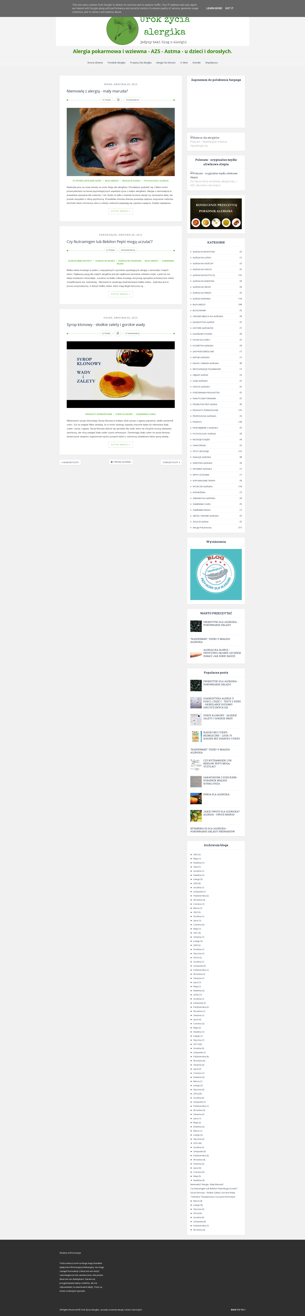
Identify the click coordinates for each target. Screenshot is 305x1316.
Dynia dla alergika (216, 794)
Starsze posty (170, 462)
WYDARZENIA (199, 492)
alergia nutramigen (129, 260)
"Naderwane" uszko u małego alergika (210, 640)
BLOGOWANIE (199, 310)
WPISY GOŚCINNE (201, 474)
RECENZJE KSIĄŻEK (201, 439)
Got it (229, 8)
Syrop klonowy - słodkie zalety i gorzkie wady (106, 324)
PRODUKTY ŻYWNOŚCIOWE (98, 414)
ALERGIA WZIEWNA (201, 298)
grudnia (197, 871)
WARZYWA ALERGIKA (202, 463)
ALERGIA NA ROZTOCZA (204, 275)
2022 (195, 912)
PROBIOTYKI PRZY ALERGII (205, 404)
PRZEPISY (197, 421)
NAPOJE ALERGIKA (201, 357)
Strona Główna (95, 62)
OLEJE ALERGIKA (200, 380)
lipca (196, 920)
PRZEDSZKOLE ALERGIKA (204, 416)
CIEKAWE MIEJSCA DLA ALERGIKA (208, 316)
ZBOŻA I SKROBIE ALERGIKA (206, 515)
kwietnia (197, 862)
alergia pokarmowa (202, 527)
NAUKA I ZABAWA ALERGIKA (206, 363)
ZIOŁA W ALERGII (200, 521)
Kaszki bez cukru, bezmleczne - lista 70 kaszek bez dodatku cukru (221, 735)
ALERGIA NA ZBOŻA (202, 287)
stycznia (197, 953)
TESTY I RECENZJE (201, 451)
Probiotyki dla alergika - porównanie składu (220, 623)
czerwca (197, 903)
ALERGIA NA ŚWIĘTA (202, 292)
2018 (195, 994)
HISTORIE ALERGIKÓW (203, 328)
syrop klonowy (124, 414)
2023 (195, 883)
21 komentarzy (132, 333)
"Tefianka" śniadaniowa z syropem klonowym (212, 1196)
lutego (196, 879)
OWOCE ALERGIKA (201, 386)
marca (196, 908)
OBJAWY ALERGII (200, 375)
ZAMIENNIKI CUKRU (146, 414)
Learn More (214, 8)
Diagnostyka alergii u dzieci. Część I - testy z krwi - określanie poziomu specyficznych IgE (222, 703)
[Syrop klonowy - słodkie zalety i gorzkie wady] (121, 375)
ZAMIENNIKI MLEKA (201, 510)
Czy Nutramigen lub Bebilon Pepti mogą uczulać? (110, 241)
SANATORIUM (199, 445)
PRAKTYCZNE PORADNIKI (204, 398)
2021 (195, 932)
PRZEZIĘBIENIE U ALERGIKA (205, 427)
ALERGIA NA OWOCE (202, 269)
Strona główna (122, 461)
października (199, 895)
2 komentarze (132, 99)
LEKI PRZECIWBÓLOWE (203, 351)
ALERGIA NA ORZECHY (203, 263)
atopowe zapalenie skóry (87, 180)
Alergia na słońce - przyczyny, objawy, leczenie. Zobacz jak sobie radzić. (222, 652)
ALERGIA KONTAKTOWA (204, 251)
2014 (195, 1213)
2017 (195, 1044)
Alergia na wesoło (166, 62)
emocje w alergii (131, 180)
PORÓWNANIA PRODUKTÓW (206, 392)
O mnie (184, 62)
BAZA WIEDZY (112, 180)
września (198, 899)
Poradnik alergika (116, 62)
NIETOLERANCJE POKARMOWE (207, 369)
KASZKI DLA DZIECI (201, 339)
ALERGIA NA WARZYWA (203, 281)
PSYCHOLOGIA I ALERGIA (156, 180)
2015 (195, 1143)
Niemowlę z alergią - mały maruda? (97, 91)
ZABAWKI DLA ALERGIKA (204, 498)
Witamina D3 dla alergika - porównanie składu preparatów (212, 830)
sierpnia (197, 936)
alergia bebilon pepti (80, 260)
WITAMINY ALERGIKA (202, 468)
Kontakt (197, 62)
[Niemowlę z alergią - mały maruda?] (121, 142)
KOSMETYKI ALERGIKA (203, 345)
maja (196, 858)
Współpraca (211, 62)
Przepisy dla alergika (141, 62)
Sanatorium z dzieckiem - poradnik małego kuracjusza (220, 780)
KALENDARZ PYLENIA (202, 333)
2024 (195, 866)
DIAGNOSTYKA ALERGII (203, 322)
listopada (198, 891)
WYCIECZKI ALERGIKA (203, 486)
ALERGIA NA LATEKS (202, 257)
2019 (195, 957)
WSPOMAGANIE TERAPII (204, 480)
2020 (195, 945)
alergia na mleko (105, 260)
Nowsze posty (71, 462)
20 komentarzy (128, 250)
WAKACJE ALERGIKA (202, 457)
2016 (195, 1093)
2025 (195, 854)
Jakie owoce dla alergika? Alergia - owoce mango (221, 813)
